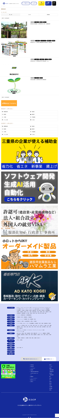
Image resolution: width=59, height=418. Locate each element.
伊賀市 (50, 384)
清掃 (30, 311)
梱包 (32, 337)
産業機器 (48, 333)
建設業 (33, 114)
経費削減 (31, 376)
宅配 (30, 337)
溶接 (27, 326)
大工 (38, 325)
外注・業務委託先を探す (26, 3)
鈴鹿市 (50, 378)
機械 (50, 325)
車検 (34, 313)
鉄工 (42, 334)
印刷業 (23, 333)
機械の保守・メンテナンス (38, 333)
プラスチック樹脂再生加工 (21, 315)
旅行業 (25, 311)
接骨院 (18, 311)
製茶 (29, 334)
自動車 (35, 337)
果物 (20, 347)
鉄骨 (17, 328)
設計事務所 (44, 326)
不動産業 (33, 117)
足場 (47, 326)
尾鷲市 (50, 389)
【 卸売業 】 (10, 319)
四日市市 (50, 373)
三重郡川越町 (51, 369)
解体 (40, 326)
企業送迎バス (23, 337)
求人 (28, 311)
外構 (33, 325)
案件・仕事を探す (33, 3)
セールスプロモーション (11, 349)
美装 (38, 326)
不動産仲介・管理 (20, 317)
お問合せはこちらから (9, 103)
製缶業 (27, 334)
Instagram (28, 417)
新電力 (21, 339)
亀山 (50, 376)
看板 (29, 326)
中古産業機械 (31, 323)
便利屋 (30, 310)
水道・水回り (11, 353)
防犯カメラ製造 (48, 334)
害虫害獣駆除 (48, 310)
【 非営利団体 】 (11, 343)
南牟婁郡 (50, 388)
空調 (32, 326)
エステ (22, 307)
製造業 (33, 111)
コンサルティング (47, 307)
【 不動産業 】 (11, 317)
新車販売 (21, 311)
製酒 (32, 334)
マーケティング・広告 (20, 331)
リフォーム (19, 325)
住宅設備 (23, 325)
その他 (33, 119)
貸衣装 (31, 313)
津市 (50, 379)
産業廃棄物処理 (29, 315)
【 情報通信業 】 (11, 330)
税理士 (32, 321)
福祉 (38, 311)
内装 (26, 325)
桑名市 (50, 364)
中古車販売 (19, 310)
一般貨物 (18, 337)
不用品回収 (47, 308)
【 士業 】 (11, 321)
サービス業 (6, 119)
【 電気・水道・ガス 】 (11, 341)
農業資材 (31, 319)
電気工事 (21, 328)
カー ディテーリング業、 (28, 307)
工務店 (45, 325)
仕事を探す (32, 366)
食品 (45, 313)
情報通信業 (6, 111)
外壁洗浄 (43, 310)
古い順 (29, 14)
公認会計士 (19, 321)
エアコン (18, 307)
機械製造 (44, 333)
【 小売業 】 (10, 323)
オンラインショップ (20, 319)
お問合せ (31, 381)
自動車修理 (19, 313)
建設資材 (28, 333)
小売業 (5, 117)
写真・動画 (39, 310)
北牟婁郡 (50, 386)
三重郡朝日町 (51, 371)
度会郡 (50, 383)
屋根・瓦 (41, 325)
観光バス (39, 337)
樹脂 (32, 333)
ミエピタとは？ (32, 368)
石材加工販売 (34, 311)
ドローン (27, 308)
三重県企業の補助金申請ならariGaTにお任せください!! (34, 373)
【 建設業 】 (10, 325)
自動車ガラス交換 (48, 311)
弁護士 (23, 321)
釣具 (36, 313)
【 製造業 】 (10, 333)
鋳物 (44, 334)
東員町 (50, 368)
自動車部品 (46, 323)
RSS (30, 417)
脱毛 (44, 311)
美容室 (41, 311)
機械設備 (18, 326)
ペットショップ (42, 308)
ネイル (30, 308)
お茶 (17, 347)
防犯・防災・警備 (41, 313)
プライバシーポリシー (33, 378)
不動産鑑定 (30, 317)
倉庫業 (27, 337)
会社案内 (31, 369)
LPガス (18, 339)
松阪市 (50, 381)
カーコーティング (36, 307)
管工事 (35, 326)
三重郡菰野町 (51, 374)
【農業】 (11, 347)
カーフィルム (42, 307)
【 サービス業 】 (11, 307)
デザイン (23, 308)
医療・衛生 (19, 333)
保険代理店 (34, 310)
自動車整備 (23, 313)
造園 (50, 326)
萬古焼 (50, 323)
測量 (25, 326)
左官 (48, 325)
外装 (36, 325)
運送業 (5, 114)
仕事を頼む (32, 364)
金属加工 (39, 334)
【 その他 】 (10, 315)
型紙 (25, 333)
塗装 (31, 325)
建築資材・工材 (26, 319)
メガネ (27, 323)
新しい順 (10, 14)
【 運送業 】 (10, 338)
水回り (22, 326)
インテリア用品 (19, 323)
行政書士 (35, 321)
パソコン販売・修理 (36, 308)
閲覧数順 (48, 14)
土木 (28, 325)
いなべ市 (50, 366)
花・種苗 (27, 313)
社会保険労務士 (27, 321)
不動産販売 (25, 317)
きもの (24, 323)
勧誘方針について (33, 379)
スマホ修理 (19, 308)
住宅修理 (27, 310)
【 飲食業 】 (10, 345)
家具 (40, 323)
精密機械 (18, 334)
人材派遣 (23, 310)
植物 (42, 323)
